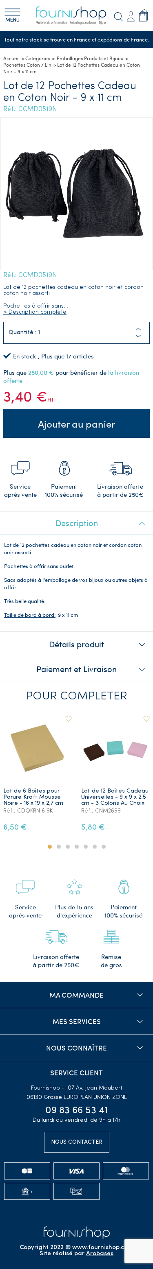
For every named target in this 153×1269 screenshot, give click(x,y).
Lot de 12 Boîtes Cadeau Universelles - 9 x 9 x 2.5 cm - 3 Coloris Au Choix (115, 797)
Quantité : (22, 333)
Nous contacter (76, 1142)
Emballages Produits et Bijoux (90, 58)
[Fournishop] (76, 15)
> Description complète (35, 312)
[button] (138, 336)
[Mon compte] (130, 15)
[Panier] (143, 15)
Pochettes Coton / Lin (27, 64)
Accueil (11, 58)
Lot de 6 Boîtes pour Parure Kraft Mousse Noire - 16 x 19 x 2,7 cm (33, 797)
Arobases (99, 1254)
